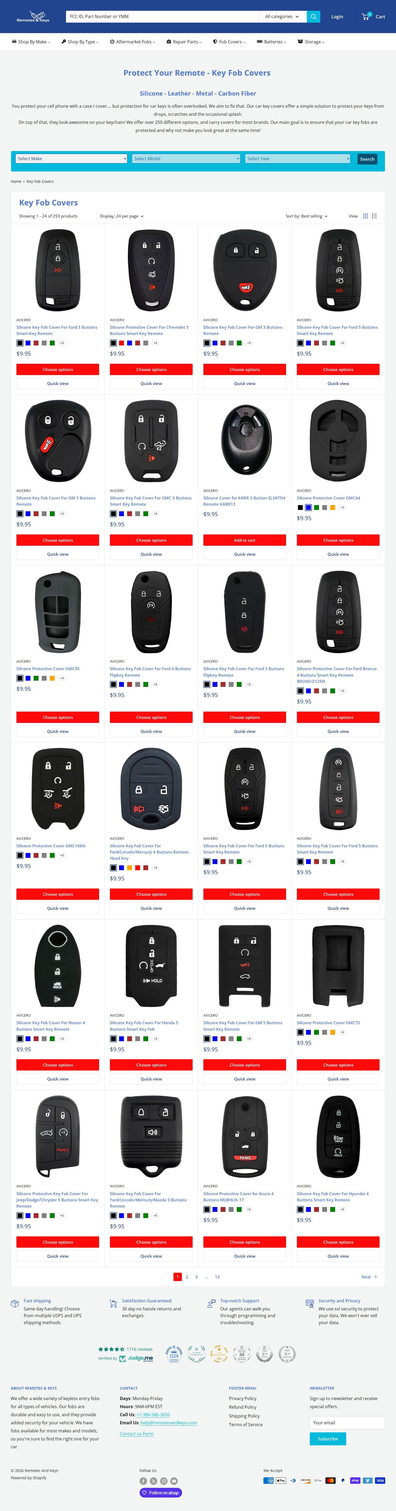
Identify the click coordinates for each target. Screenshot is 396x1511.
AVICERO (23, 319)
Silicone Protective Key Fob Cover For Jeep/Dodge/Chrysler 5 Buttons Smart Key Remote (57, 1200)
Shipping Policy (244, 1416)
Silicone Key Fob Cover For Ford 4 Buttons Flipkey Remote (150, 671)
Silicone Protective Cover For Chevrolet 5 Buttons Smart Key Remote (149, 330)
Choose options (58, 369)
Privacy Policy (242, 1398)
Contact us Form (137, 1434)
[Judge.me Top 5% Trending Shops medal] (287, 1354)
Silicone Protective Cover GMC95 (48, 668)
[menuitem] (31, 42)
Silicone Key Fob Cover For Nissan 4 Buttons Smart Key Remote (50, 1025)
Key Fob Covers (40, 181)
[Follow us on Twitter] (153, 1481)
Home (16, 181)
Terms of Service (246, 1425)
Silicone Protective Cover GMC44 (328, 498)
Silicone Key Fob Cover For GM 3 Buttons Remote (242, 330)
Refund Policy (242, 1407)
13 (217, 1276)
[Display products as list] (374, 216)
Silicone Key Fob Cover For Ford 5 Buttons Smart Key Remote (337, 330)
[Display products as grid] (365, 216)
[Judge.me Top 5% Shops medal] (264, 1354)
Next (366, 1276)
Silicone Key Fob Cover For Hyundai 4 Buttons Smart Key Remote (333, 1196)
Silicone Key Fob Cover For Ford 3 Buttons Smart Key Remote (56, 330)
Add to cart (244, 540)
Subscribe (328, 1439)
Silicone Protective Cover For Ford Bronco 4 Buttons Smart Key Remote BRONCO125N (337, 675)
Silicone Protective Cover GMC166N (50, 845)
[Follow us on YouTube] (174, 1481)
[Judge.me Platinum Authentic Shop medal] (196, 1354)
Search (367, 159)
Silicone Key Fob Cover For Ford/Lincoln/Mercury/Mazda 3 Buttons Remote (148, 1200)
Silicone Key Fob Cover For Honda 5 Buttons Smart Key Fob (144, 1025)
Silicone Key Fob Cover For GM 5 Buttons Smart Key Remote (242, 1025)
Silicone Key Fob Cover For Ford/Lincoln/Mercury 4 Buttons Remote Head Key (149, 852)
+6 (62, 343)
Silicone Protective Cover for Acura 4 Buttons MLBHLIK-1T (238, 1196)
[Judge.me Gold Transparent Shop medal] (219, 1354)
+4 (342, 507)
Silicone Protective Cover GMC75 (328, 1022)
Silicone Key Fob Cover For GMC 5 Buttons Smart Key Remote (151, 501)
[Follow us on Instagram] (164, 1481)
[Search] (313, 17)
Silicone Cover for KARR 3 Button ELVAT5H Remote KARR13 (244, 501)
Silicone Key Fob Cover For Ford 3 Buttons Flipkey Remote (243, 671)
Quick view (57, 383)
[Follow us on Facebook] (143, 1481)
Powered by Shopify (28, 1477)
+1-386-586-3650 (153, 1415)
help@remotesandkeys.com (169, 1423)
